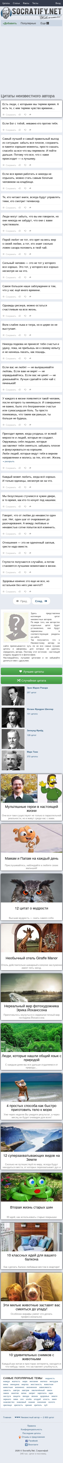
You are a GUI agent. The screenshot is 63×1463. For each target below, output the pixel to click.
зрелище (7, 1404)
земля (54, 1396)
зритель (38, 1404)
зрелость (18, 1404)
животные (8, 1387)
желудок (54, 1381)
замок (6, 1393)
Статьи (16, 3)
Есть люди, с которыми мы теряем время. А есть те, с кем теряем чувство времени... (30, 106)
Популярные (28, 23)
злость (46, 1399)
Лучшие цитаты (33, 671)
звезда (25, 1396)
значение (41, 1401)
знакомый (21, 1401)
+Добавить (10, 23)
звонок (34, 1396)
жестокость (36, 1384)
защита (16, 1396)
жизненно (19, 1387)
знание (31, 1401)
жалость (16, 1381)
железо (43, 1381)
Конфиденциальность (31, 1429)
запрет (32, 1393)
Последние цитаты (31, 1433)
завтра (16, 1390)
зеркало (7, 1399)
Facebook (33, 1440)
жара (24, 1381)
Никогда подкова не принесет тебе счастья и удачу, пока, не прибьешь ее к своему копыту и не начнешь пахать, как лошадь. (31, 348)
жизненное (31, 1387)
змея (54, 1399)
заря (51, 1393)
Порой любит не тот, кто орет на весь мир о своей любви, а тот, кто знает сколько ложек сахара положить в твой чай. (29, 243)
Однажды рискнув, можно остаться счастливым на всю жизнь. (24, 307)
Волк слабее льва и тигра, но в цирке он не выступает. (29, 326)
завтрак (25, 1390)
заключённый (38, 1390)
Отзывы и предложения (33, 1436)
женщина (14, 1384)
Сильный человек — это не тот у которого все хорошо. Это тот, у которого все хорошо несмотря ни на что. (30, 267)
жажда (6, 1381)
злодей (37, 1399)
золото (51, 1401)
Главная (7, 1417)
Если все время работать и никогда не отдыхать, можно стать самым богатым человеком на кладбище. (27, 178)
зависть (7, 1390)
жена (5, 1384)
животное (48, 1384)
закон (49, 1390)
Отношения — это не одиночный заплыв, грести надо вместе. (28, 544)
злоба (29, 1399)
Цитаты (6, 3)
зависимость (45, 1387)
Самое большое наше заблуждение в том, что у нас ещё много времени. (29, 288)
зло (22, 1399)
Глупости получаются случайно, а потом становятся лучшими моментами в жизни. (29, 564)
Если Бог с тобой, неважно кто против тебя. (30, 123)
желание (34, 1381)
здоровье (44, 1396)
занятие (15, 1393)
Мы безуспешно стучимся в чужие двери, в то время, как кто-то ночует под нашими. (29, 498)
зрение (28, 1404)
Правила (31, 1425)
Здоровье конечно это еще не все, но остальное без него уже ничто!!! (25, 583)
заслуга (7, 1396)
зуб (45, 1404)
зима (15, 1399)
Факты (26, 3)
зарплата (41, 1393)
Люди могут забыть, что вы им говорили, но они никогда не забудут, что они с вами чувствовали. (30, 220)
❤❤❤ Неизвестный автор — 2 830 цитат (34, 1417)
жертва (24, 1384)
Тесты (35, 3)
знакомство (8, 1401)
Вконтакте (33, 1444)
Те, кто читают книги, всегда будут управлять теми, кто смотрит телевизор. (31, 199)
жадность (50, 1378)
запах (23, 1393)
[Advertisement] (31, 60)
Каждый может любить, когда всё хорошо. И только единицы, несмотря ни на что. (29, 479)
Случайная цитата (33, 680)
